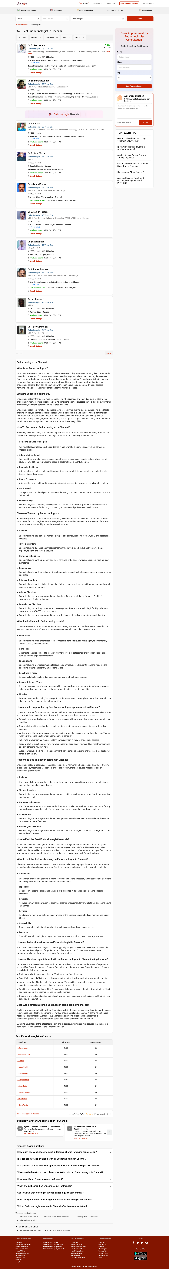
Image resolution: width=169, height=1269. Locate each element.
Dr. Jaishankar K (36, 299)
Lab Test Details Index (78, 1257)
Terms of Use (103, 1251)
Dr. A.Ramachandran (38, 269)
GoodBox (18, 1262)
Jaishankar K (22, 1099)
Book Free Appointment (129, 3)
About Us (102, 1242)
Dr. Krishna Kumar (37, 184)
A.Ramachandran (23, 1092)
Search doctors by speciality (52, 1246)
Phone (119, 62)
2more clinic (34, 62)
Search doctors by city (50, 1242)
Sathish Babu (22, 1086)
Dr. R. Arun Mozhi (36, 153)
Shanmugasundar (23, 1054)
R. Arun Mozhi (22, 1067)
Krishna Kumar (22, 1073)
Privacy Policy (103, 1253)
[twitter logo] (137, 1243)
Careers (101, 1246)
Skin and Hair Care (22, 1249)
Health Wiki (74, 1242)
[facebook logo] (133, 1243)
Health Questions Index (78, 1246)
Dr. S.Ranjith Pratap (38, 211)
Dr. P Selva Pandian (38, 326)
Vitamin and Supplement (23, 1244)
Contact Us (102, 1244)
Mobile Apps (103, 1249)
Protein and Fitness (22, 1246)
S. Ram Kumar (22, 1048)
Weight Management (22, 1253)
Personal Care (20, 1257)
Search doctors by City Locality (53, 1244)
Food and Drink (20, 1255)
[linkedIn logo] (142, 1243)
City (118, 72)
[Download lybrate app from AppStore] (141, 1260)
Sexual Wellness (21, 1251)
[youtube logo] (146, 1243)
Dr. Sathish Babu (36, 241)
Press (100, 1257)
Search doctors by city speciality (53, 1249)
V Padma (20, 1061)
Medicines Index (76, 1253)
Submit (145, 122)
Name (119, 52)
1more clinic (34, 138)
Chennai (24, 25)
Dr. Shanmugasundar (38, 80)
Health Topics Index (77, 1251)
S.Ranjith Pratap (23, 1080)
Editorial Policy (103, 1255)
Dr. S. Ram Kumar (37, 45)
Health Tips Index (76, 1244)
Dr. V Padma (34, 123)
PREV (20, 353)
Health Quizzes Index (78, 1249)
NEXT (108, 353)
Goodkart (19, 1242)
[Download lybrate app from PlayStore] (141, 1255)
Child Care (19, 1260)
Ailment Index (75, 1255)
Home (18, 25)
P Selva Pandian (23, 1105)
